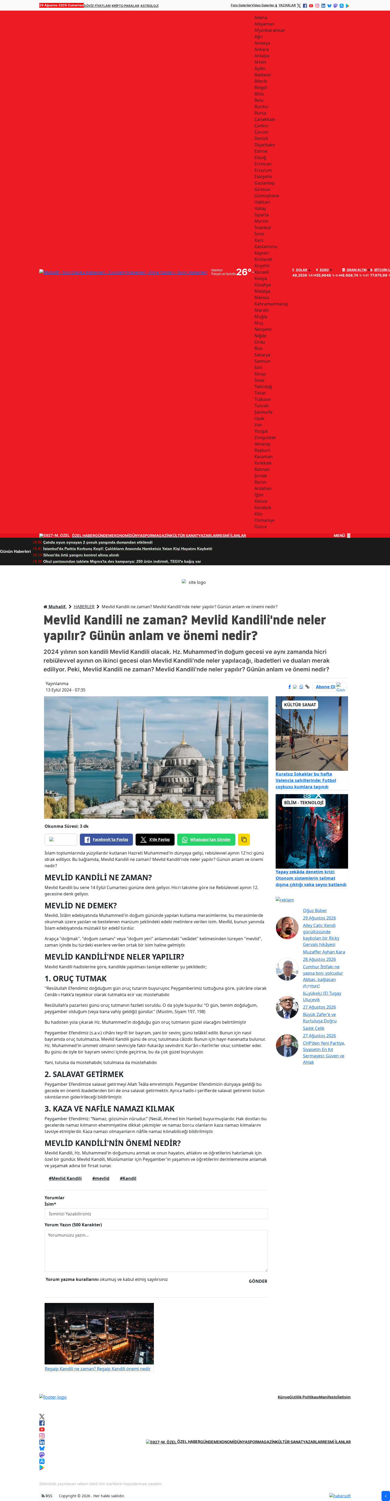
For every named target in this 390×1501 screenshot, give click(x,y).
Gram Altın (356, 270)
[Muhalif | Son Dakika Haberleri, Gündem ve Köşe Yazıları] (53, 1396)
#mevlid (100, 1178)
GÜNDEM (103, 535)
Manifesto (328, 1397)
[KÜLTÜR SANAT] (312, 733)
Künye (283, 1397)
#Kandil (128, 1178)
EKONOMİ (120, 535)
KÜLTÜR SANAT (184, 535)
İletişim (344, 1397)
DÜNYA (135, 535)
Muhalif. (57, 607)
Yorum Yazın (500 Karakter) (73, 1225)
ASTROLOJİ (149, 6)
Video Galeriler (263, 5)
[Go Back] (386, 1496)
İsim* (50, 1204)
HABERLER (84, 607)
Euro (324, 270)
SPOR (147, 535)
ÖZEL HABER (83, 535)
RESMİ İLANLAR (232, 535)
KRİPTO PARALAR (125, 6)
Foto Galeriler (241, 5)
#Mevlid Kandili (65, 1178)
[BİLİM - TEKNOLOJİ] (312, 831)
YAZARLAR (287, 5)
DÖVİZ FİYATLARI (97, 6)
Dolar (301, 270)
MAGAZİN (161, 535)
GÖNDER (258, 1281)
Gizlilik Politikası (304, 1397)
